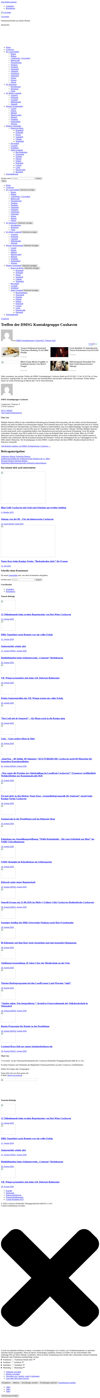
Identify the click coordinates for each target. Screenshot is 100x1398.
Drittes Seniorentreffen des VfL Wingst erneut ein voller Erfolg (32, 698)
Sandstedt (19, 137)
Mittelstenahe (16, 102)
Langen (18, 165)
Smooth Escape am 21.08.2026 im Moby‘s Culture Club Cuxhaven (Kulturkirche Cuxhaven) (47, 902)
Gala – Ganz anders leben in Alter (18, 738)
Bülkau (13, 56)
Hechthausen (16, 87)
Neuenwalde (20, 170)
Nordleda (14, 67)
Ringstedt (19, 172)
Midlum (14, 113)
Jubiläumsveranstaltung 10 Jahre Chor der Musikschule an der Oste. (35, 963)
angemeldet (13, 575)
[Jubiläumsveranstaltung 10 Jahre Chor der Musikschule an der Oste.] (8, 958)
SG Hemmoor (11, 84)
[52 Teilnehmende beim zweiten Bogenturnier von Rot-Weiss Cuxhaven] (8, 610)
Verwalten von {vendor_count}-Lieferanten (23, 1376)
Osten (13, 91)
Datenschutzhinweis (13, 1195)
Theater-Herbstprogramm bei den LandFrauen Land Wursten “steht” (36, 983)
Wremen (14, 124)
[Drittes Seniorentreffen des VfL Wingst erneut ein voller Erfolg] (8, 693)
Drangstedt (20, 154)
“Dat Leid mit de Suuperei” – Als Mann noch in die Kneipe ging (33, 718)
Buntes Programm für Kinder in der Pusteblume (25, 1026)
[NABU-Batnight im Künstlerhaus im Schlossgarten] (8, 857)
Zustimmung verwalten (10, 1396)
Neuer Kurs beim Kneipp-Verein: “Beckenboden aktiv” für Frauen (34, 561)
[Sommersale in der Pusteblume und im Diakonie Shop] (8, 814)
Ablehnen (16, 1383)
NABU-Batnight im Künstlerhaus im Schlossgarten (26, 862)
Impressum (10, 1193)
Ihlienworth (15, 60)
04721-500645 (6, 411)
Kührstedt (19, 163)
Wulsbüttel (20, 141)
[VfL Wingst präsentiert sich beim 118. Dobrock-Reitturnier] (8, 673)
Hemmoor (15, 89)
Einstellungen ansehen (30, 1383)
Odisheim (14, 71)
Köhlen (18, 161)
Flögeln (18, 159)
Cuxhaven (10, 49)
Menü (4, 181)
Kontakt (9, 1191)
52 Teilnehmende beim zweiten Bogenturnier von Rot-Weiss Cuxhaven (36, 614)
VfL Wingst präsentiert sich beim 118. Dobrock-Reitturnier (30, 678)
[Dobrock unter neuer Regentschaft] (8, 877)
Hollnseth (14, 98)
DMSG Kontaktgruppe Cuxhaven (29, 340)
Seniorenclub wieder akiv (13, 646)
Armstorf (14, 95)
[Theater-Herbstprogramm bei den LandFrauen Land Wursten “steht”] (8, 978)
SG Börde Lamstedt (13, 93)
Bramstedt (19, 130)
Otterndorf (15, 76)
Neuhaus (14, 65)
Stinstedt (14, 104)
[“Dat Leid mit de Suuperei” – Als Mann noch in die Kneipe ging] (8, 714)
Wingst (13, 82)
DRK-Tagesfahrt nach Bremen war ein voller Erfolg (27, 634)
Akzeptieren (6, 1383)
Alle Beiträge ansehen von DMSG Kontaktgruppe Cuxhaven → (25, 446)
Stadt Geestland (17, 150)
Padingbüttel (15, 122)
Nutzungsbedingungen (14, 1197)
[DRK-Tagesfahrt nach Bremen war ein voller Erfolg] (8, 630)
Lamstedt (14, 100)
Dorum (13, 111)
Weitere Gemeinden (13, 126)
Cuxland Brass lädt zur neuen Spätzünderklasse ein (26, 1046)
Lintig (18, 167)
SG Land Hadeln (12, 52)
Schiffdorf (15, 148)
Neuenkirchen (16, 63)
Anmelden (10, 6)
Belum (13, 54)
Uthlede (19, 139)
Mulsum (14, 117)
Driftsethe (19, 132)
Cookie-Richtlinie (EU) (15, 1199)
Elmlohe (19, 157)
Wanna (13, 78)
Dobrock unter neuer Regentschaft (18, 882)
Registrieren (10, 8)
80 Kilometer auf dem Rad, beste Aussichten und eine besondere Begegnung (38, 942)
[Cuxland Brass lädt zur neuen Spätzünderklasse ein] (8, 1042)
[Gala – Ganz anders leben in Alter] (8, 734)
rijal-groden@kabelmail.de (11, 413)
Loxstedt (14, 146)
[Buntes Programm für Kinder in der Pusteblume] (8, 1022)
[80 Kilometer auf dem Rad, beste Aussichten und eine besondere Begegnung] (8, 938)
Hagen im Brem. (17, 128)
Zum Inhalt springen (9, 2)
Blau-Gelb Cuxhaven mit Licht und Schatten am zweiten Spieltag (33, 507)
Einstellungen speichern (48, 1383)
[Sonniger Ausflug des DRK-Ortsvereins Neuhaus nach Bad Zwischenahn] (8, 918)
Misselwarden (16, 115)
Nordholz (14, 119)
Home (8, 47)
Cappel (13, 108)
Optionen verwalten (13, 1372)
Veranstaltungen (12, 174)
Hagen (18, 135)
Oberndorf (15, 69)
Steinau (13, 80)
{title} (8, 1387)
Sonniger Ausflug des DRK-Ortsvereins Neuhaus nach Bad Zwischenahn (37, 922)
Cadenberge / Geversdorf (20, 58)
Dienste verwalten (13, 1374)
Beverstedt (15, 143)
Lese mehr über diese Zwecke (17, 1378)
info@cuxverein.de (14, 1075)
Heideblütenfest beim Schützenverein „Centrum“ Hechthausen (32, 658)
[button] (50, 1278)
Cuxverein (5, 17)
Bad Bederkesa (21, 152)
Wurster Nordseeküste (14, 106)
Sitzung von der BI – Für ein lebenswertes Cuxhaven (27, 519)
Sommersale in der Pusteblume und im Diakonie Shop (28, 819)
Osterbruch (15, 73)
